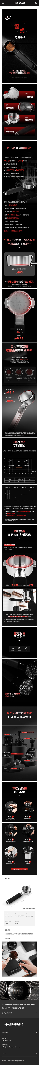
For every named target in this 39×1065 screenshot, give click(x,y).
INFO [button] (3, 1053)
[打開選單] (5, 3)
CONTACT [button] (5, 1032)
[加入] (34, 1013)
